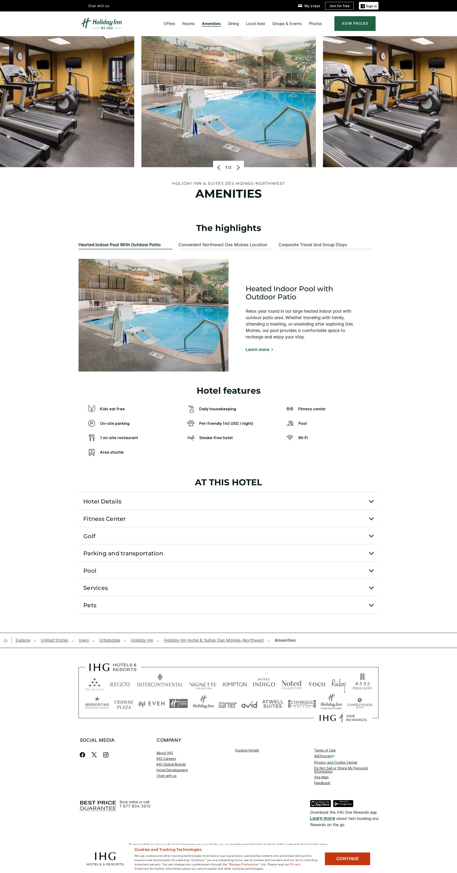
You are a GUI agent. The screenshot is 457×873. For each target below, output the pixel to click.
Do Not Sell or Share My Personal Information (341, 769)
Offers (169, 23)
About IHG (165, 753)
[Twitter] (94, 754)
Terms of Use (325, 750)
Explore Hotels (247, 750)
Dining (233, 23)
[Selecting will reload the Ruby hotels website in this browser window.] (339, 683)
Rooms (188, 23)
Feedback (322, 783)
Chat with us (167, 776)
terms (299, 860)
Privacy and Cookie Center (336, 762)
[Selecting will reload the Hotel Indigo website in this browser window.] (264, 683)
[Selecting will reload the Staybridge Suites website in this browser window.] (302, 703)
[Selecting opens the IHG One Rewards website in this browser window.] (343, 718)
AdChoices (322, 756)
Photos (315, 23)
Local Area (255, 23)
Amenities (211, 23)
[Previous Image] (219, 167)
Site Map (321, 777)
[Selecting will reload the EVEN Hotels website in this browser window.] (152, 703)
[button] (368, 5)
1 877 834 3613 (135, 806)
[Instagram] (105, 754)
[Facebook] (83, 754)
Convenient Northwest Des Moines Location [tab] (223, 244)
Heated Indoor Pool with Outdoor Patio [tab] (120, 244)
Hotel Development (172, 770)
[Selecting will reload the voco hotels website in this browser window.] (316, 683)
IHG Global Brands (171, 764)
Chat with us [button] (98, 6)
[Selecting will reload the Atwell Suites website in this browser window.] (272, 703)
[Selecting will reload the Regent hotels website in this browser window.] (120, 683)
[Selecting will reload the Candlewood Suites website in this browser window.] (359, 703)
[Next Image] (237, 167)
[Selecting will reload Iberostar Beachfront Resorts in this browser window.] (97, 703)
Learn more (257, 349)
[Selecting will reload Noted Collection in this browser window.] (292, 683)
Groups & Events (287, 23)
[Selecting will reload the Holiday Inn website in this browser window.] (203, 703)
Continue (347, 859)
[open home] (7, 640)
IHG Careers (166, 759)
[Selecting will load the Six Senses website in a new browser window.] (94, 683)
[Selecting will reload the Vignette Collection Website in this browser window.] (203, 683)
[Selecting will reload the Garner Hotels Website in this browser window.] (228, 703)
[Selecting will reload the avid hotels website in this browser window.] (249, 703)
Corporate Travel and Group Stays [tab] (312, 244)
